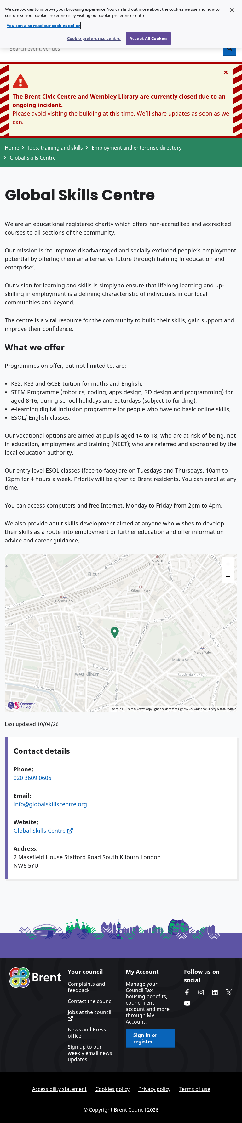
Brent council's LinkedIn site (215, 992)
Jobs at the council (89, 1012)
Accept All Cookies (148, 38)
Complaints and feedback (86, 987)
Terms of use (194, 1089)
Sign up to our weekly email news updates (90, 1053)
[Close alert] (226, 72)
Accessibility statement (59, 1089)
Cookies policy (112, 1089)
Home (12, 147)
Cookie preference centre (94, 38)
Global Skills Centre (40, 830)
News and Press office (87, 1032)
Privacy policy (154, 1089)
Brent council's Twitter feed (229, 992)
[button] (114, 633)
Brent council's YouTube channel (187, 1003)
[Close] (232, 10)
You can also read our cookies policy (43, 25)
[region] (121, 24)
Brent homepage (35, 977)
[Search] (229, 49)
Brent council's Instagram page (201, 992)
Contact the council (91, 1001)
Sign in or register (145, 1038)
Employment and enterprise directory (137, 147)
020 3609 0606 (32, 777)
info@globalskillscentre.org (50, 804)
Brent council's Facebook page (187, 992)
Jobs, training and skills (55, 147)
